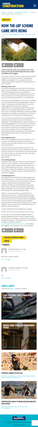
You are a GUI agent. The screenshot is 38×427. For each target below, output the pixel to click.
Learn (10, 12)
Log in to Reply (5, 259)
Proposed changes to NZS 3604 (12, 373)
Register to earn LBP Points (13, 237)
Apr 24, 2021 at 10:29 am (14, 251)
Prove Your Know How (7, 377)
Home (3, 12)
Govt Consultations (20, 376)
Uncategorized (5, 408)
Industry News (30, 376)
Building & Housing (7, 376)
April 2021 (6, 20)
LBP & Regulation (21, 12)
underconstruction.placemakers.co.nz (13, 224)
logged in (12, 289)
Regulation (18, 377)
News (12, 406)
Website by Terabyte (19, 425)
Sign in (6, 241)
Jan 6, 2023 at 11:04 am (14, 269)
